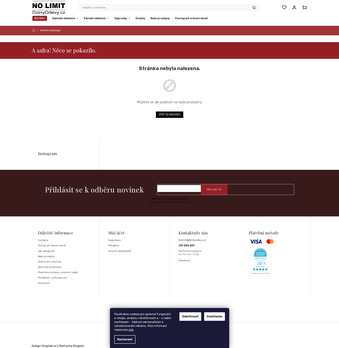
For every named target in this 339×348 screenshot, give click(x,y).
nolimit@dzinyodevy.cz (192, 240)
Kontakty (43, 240)
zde (130, 329)
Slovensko (44, 282)
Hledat (254, 7)
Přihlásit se (214, 189)
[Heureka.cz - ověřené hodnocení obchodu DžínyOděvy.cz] (278, 262)
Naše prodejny (46, 256)
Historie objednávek (119, 250)
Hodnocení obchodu (50, 261)
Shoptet (78, 346)
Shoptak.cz (49, 346)
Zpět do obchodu (169, 114)
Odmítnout (190, 316)
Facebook (184, 260)
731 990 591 (186, 245)
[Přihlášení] (294, 7)
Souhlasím (214, 316)
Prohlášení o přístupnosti (52, 277)
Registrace (114, 240)
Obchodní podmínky (49, 266)
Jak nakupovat (46, 250)
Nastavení (124, 339)
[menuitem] (39, 18)
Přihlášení (113, 245)
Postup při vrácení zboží (52, 245)
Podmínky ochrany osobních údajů (58, 272)
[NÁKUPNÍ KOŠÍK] (304, 7)
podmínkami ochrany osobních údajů (169, 202)
